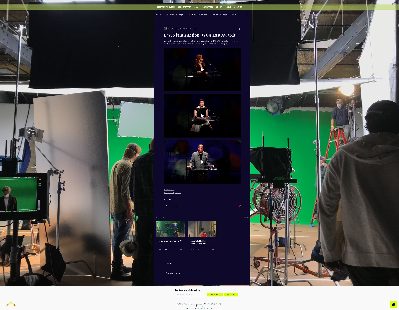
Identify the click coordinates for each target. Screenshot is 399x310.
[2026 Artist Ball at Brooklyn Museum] (202, 229)
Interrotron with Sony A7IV (170, 241)
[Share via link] (170, 199)
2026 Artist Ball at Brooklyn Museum (198, 242)
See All (246, 217)
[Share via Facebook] (165, 199)
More (234, 15)
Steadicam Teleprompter (219, 15)
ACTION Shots (169, 190)
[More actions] (239, 28)
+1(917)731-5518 (215, 304)
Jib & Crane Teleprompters (197, 15)
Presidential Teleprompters (172, 193)
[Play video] (202, 69)
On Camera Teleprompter (175, 15)
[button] (246, 14)
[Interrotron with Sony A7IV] (170, 229)
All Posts (159, 15)
